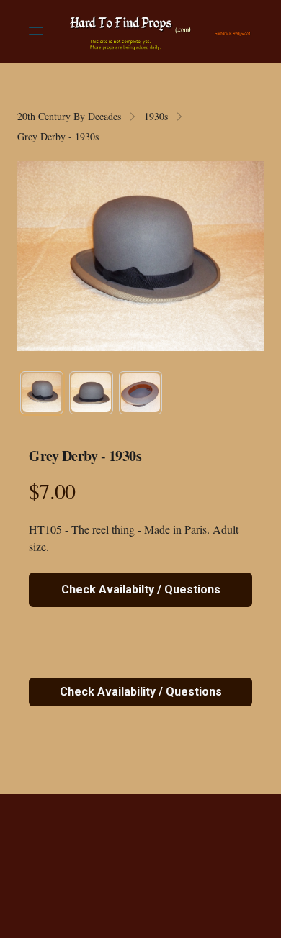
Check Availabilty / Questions (140, 589)
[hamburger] (36, 31)
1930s (156, 116)
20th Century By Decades (69, 116)
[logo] (159, 31)
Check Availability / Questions (141, 691)
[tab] (41, 392)
